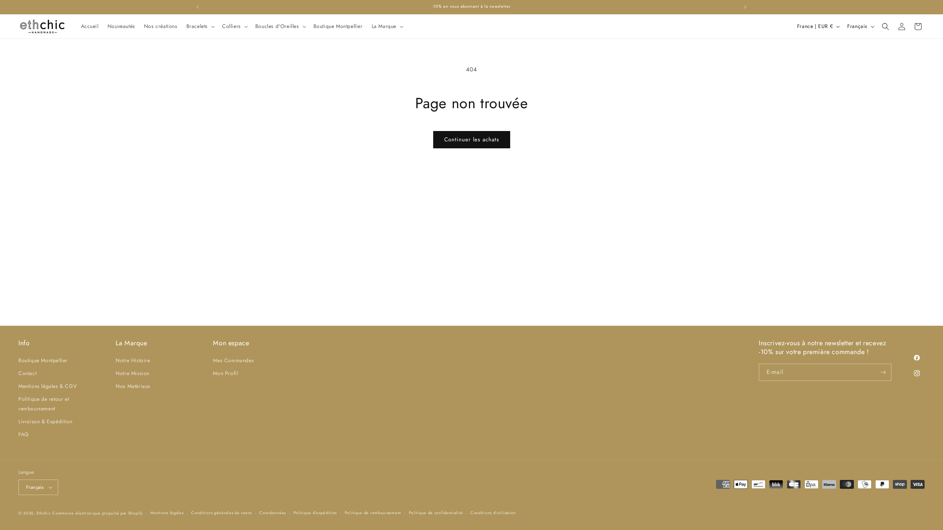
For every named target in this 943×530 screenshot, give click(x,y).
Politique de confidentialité (436, 513)
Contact (27, 373)
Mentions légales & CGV (47, 386)
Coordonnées (272, 513)
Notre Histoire (133, 360)
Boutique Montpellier (43, 360)
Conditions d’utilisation (493, 513)
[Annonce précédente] (198, 7)
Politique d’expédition (315, 513)
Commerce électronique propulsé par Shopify (97, 513)
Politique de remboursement (373, 513)
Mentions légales (166, 513)
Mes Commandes (233, 360)
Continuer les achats (471, 139)
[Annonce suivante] (745, 7)
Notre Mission (133, 373)
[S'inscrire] (883, 372)
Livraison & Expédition (45, 421)
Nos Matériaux (133, 386)
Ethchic (43, 513)
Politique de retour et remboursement (43, 403)
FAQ (23, 434)
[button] (200, 26)
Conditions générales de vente (221, 513)
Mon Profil (225, 373)
